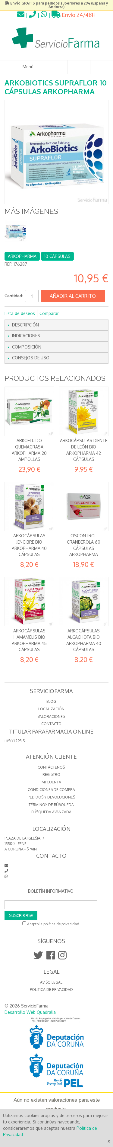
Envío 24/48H (78, 14)
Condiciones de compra (51, 789)
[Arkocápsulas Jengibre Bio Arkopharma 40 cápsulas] (29, 507)
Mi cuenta (51, 782)
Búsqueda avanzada (51, 812)
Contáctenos (51, 767)
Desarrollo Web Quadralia (30, 1012)
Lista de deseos (20, 313)
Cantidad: (14, 296)
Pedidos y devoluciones (51, 797)
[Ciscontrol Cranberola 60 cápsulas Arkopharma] (83, 507)
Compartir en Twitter (83, 313)
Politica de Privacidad (51, 989)
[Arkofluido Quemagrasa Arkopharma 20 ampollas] (29, 411)
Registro (51, 774)
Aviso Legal (51, 982)
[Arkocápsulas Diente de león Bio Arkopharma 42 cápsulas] (83, 411)
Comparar (49, 313)
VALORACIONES (51, 716)
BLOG (51, 701)
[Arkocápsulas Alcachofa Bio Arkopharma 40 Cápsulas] (83, 602)
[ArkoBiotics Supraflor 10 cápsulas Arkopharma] (15, 231)
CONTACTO (51, 723)
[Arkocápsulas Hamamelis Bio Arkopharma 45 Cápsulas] (29, 602)
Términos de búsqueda (51, 804)
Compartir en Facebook (71, 313)
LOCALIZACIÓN (51, 709)
